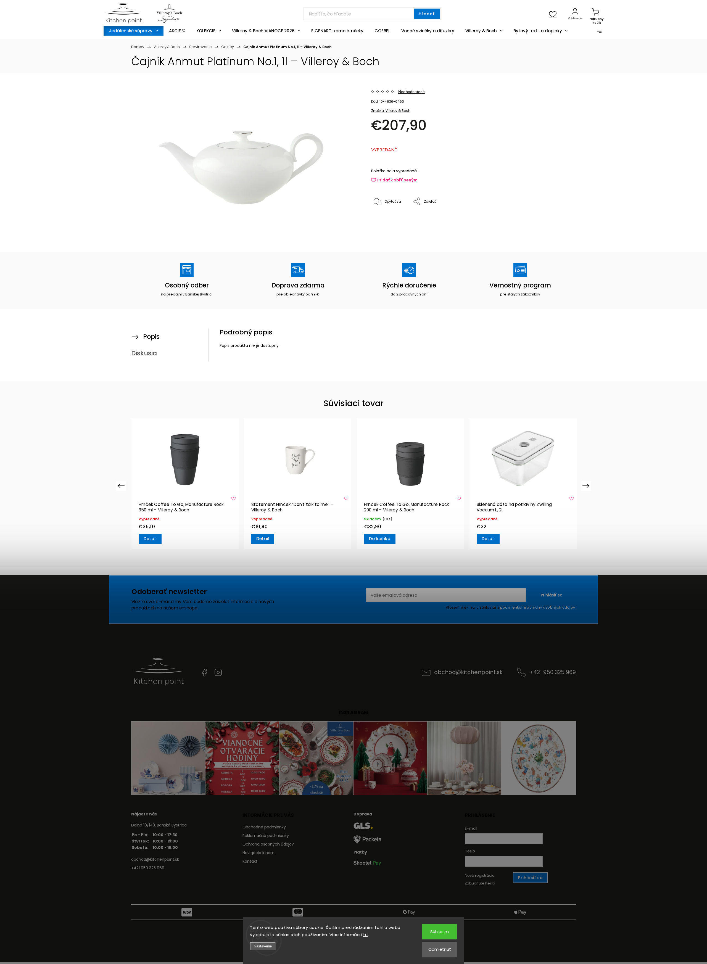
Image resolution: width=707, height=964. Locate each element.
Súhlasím (439, 931)
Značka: (390, 110)
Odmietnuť (439, 949)
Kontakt (249, 861)
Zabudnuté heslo (480, 883)
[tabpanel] (185, 483)
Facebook (204, 672)
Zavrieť (547, 220)
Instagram (218, 672)
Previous (122, 486)
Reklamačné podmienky (265, 835)
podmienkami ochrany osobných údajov (537, 607)
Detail (150, 539)
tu (365, 934)
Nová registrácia (480, 875)
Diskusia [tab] (144, 353)
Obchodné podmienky (264, 827)
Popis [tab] (151, 336)
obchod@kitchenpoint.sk (468, 672)
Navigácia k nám (258, 852)
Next (586, 486)
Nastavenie (263, 946)
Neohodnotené (411, 92)
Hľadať (427, 14)
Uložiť (384, 218)
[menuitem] (133, 31)
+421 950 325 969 (552, 672)
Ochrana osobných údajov (268, 844)
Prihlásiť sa (552, 595)
